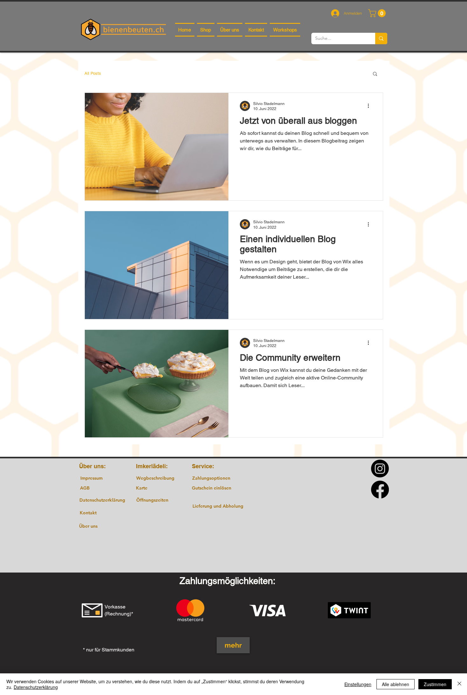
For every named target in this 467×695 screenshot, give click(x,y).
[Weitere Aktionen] (370, 106)
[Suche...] (381, 38)
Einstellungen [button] (357, 684)
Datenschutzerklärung (36, 687)
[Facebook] (380, 489)
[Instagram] (380, 468)
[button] (378, 13)
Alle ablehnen (395, 684)
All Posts (93, 73)
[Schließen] (459, 684)
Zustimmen (435, 684)
